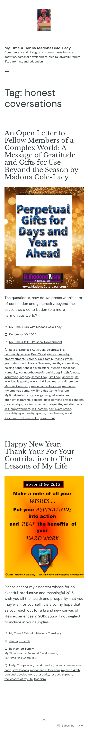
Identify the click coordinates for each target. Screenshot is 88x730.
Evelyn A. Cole (34, 359)
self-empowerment (17, 409)
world (68, 413)
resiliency (30, 404)
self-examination (60, 409)
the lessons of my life (19, 679)
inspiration (11, 377)
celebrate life (55, 349)
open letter (12, 400)
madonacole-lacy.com (46, 386)
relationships (14, 404)
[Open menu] (7, 72)
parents (25, 400)
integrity (24, 377)
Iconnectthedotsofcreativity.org (39, 372)
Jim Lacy (55, 377)
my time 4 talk (70, 670)
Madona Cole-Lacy (17, 386)
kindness (67, 377)
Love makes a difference (61, 381)
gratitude (11, 363)
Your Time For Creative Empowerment (30, 418)
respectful (55, 404)
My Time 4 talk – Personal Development (35, 342)
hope (8, 670)
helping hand (13, 368)
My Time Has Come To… (20, 658)
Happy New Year (39, 363)
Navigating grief (44, 395)
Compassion (25, 665)
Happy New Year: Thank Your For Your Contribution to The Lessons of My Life (39, 455)
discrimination (44, 665)
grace (69, 359)
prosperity (42, 674)
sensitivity (11, 413)
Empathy (64, 354)
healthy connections (65, 363)
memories (69, 386)
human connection (63, 368)
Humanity (11, 372)
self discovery (73, 404)
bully (12, 665)
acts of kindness (20, 349)
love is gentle (19, 381)
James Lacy (39, 377)
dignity (51, 354)
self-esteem (40, 409)
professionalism (73, 400)
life (77, 377)
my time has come (17, 390)
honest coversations (36, 368)
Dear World (38, 354)
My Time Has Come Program (50, 390)
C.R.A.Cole (38, 349)
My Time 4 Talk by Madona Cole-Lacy (38, 48)
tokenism (40, 679)
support (67, 674)
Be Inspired (16, 648)
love (7, 381)
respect (42, 404)
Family (29, 648)
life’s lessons (20, 670)
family (49, 359)
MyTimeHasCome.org (19, 395)
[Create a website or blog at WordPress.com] (44, 720)
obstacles (62, 395)
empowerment (14, 359)
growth (22, 363)
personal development (47, 400)
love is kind (36, 381)
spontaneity (27, 413)
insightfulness (70, 372)
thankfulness (55, 413)
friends (59, 359)
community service (17, 354)
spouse (40, 413)
